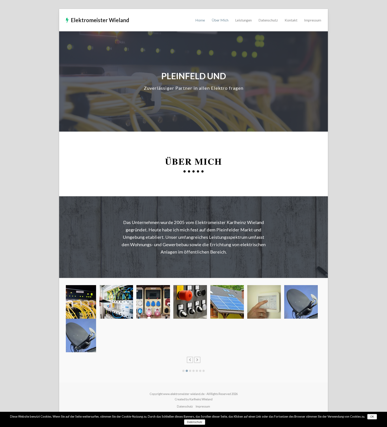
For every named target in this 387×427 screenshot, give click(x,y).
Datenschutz (185, 406)
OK (372, 416)
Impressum (203, 406)
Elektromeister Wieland (100, 20)
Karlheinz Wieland (201, 399)
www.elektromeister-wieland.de (183, 394)
